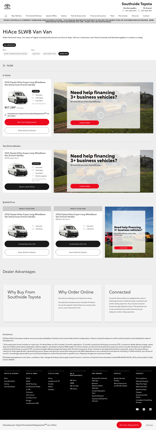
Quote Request (98, 396)
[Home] (6, 15)
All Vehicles (9, 45)
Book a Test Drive (26, 186)
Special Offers (51, 16)
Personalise (123, 16)
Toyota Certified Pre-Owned (100, 399)
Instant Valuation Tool (98, 392)
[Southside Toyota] (7, 6)
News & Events (141, 386)
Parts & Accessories (78, 16)
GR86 (72, 383)
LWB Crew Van (49, 53)
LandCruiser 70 (54, 381)
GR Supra (73, 388)
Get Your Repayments (27, 122)
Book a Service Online (119, 379)
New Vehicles (16, 16)
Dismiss (149, 425)
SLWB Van (64, 53)
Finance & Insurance (98, 16)
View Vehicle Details (27, 130)
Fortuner (29, 392)
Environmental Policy (141, 396)
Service (64, 16)
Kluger (28, 400)
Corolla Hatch (9, 381)
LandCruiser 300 (32, 403)
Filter (10, 65)
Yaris (6, 378)
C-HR (28, 389)
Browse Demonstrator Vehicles (97, 385)
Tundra (50, 384)
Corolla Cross (31, 397)
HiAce (50, 386)
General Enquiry (142, 381)
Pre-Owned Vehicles (34, 16)
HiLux (50, 378)
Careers (139, 392)
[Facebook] (150, 409)
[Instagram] (144, 409)
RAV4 (28, 378)
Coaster (51, 389)
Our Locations (141, 378)
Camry (6, 384)
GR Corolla (74, 386)
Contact (146, 16)
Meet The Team (141, 384)
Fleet (112, 16)
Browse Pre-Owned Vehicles (99, 379)
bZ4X (28, 381)
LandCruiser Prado (33, 386)
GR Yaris (73, 380)
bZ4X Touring (31, 384)
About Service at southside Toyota (120, 384)
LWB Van (36, 53)
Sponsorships (141, 389)
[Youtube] (137, 409)
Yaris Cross (30, 395)
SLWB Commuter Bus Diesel (15, 53)
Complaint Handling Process (144, 401)
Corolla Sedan (9, 386)
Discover (135, 16)
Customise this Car (27, 243)
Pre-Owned (97, 373)
